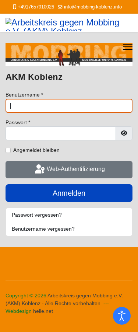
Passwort (18, 122)
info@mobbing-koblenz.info (93, 7)
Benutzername (24, 95)
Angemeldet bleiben (36, 150)
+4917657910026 (36, 7)
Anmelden (69, 193)
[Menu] (127, 47)
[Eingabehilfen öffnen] (122, 316)
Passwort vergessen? (37, 215)
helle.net (43, 311)
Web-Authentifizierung (75, 169)
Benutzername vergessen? (43, 229)
